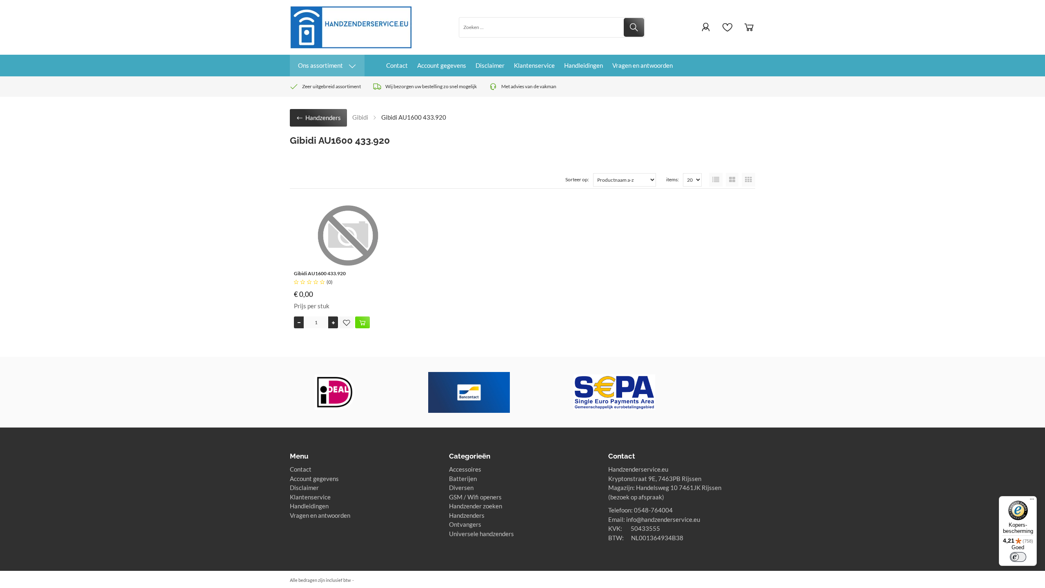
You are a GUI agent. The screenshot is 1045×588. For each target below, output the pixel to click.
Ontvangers (465, 524)
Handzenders (467, 515)
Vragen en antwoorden (642, 65)
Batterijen (463, 478)
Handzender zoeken (475, 506)
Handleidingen (583, 65)
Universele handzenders (481, 533)
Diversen (461, 487)
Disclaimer (490, 65)
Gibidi (360, 117)
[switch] (1018, 557)
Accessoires (465, 469)
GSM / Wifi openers (475, 497)
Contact (397, 65)
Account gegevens (441, 65)
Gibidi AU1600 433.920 (320, 273)
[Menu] (1032, 501)
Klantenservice (534, 65)
